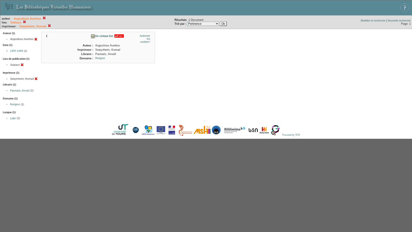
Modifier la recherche (373, 20)
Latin (13, 118)
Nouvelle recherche (399, 20)
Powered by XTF (291, 134)
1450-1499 (16, 50)
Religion (15, 104)
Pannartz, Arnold (19, 90)
